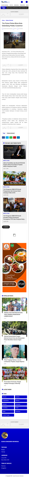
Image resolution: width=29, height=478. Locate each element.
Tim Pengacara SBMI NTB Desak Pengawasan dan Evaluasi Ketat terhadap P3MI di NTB (12, 191)
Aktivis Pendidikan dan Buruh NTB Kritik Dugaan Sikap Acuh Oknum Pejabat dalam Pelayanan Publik (14, 164)
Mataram (17, 400)
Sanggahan (3, 468)
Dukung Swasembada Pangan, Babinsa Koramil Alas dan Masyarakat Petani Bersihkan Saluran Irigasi (14, 338)
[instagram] (5, 444)
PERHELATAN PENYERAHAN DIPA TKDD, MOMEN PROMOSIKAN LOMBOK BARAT (13, 314)
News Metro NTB (5, 459)
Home (3, 20)
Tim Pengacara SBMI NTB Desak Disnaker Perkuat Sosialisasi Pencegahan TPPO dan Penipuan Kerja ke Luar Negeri (13, 217)
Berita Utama (6, 160)
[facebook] (3, 137)
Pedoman (3, 466)
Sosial (4, 411)
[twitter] (7, 137)
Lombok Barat (6, 400)
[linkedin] (18, 137)
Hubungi (3, 451)
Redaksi (3, 449)
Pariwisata (18, 404)
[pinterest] (14, 137)
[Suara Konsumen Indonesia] (5, 3)
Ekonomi (4, 396)
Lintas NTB (3, 457)
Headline (17, 396)
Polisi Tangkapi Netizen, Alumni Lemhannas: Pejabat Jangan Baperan (14, 360)
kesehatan (18, 411)
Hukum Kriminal (4, 5)
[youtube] (7, 444)
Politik (11, 5)
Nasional (4, 404)
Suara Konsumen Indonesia (18, 475)
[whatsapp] (10, 137)
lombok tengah (6, 415)
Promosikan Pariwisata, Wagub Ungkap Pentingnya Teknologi (12, 382)
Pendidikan (22, 5)
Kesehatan (16, 5)
